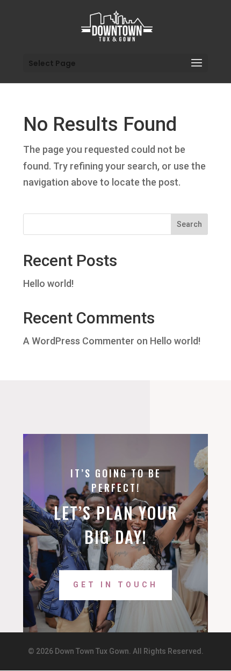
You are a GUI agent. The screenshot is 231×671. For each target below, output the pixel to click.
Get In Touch (115, 584)
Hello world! (48, 283)
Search (189, 224)
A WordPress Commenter (78, 340)
